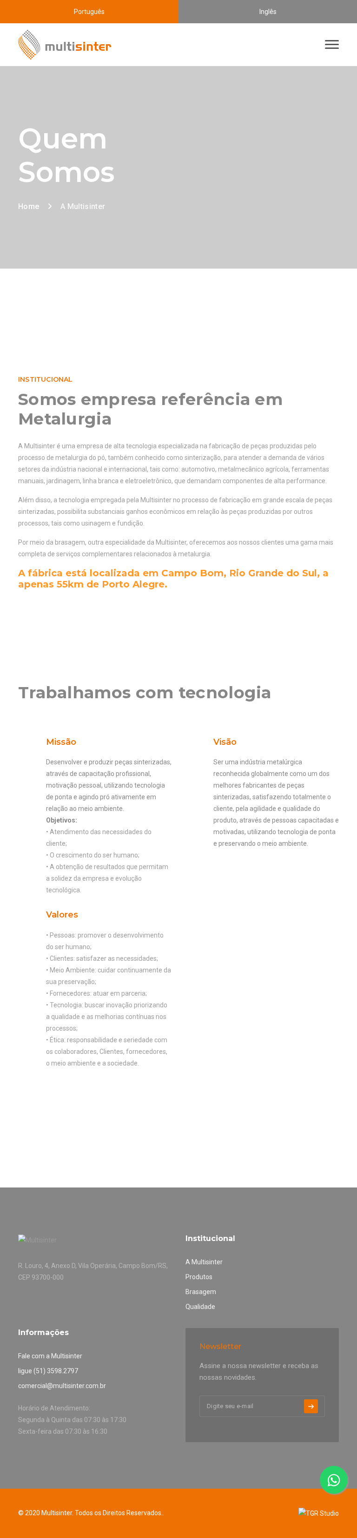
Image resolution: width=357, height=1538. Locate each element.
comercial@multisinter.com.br (62, 1386)
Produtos (198, 1277)
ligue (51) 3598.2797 (48, 1371)
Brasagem (200, 1291)
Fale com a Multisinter (50, 1356)
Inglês (268, 11)
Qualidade (200, 1306)
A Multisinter (204, 1262)
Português (89, 11)
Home (28, 206)
